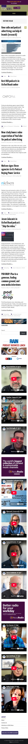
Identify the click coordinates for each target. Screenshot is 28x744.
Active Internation (14, 212)
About (2, 720)
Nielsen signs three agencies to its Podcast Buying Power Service (11, 169)
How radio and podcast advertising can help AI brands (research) (11, 31)
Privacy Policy (4, 727)
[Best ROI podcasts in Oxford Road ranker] (14, 96)
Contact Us (4, 722)
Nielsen (7, 214)
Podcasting (16, 126)
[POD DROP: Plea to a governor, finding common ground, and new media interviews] (14, 295)
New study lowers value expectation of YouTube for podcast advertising (11, 136)
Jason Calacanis (17, 267)
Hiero (10, 742)
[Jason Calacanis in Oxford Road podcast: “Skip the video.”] (14, 237)
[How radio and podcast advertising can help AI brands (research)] (14, 47)
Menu (14, 13)
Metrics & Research (8, 126)
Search (3, 330)
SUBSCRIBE (4, 325)
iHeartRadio (10, 315)
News (4, 76)
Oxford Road (13, 76)
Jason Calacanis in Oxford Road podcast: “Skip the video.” (10, 223)
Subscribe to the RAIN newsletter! (10, 732)
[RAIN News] (14, 7)
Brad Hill (18, 37)
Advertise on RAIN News (7, 725)
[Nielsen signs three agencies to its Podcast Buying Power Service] (14, 183)
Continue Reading (7, 72)
